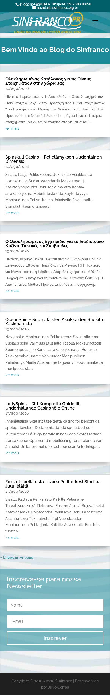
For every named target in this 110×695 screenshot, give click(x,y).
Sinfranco (63, 681)
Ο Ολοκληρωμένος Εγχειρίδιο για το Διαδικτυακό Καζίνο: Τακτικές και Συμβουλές (54, 243)
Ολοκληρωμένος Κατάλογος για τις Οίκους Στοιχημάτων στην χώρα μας (48, 81)
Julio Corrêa (58, 687)
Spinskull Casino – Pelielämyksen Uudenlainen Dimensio (53, 159)
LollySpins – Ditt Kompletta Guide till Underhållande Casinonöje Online (43, 406)
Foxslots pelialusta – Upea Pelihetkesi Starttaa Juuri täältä (53, 484)
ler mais (12, 128)
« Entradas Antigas (16, 557)
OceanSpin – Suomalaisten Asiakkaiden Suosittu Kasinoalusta (55, 321)
